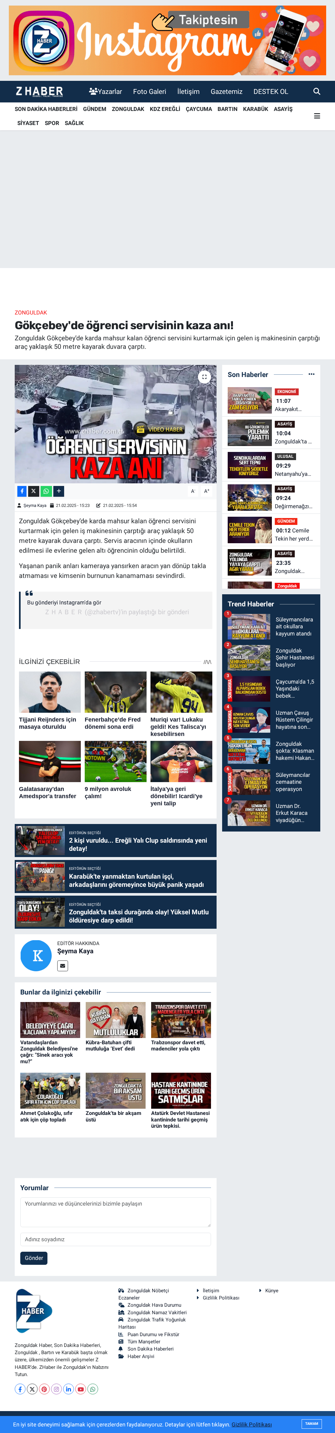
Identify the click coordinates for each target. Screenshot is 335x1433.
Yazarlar (110, 91)
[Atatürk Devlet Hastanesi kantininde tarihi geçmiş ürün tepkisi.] (181, 1090)
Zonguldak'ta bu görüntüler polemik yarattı (294, 438)
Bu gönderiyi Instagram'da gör (64, 602)
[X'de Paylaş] (33, 491)
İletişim (188, 91)
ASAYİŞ (283, 109)
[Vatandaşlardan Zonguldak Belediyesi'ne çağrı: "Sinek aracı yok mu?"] (50, 1019)
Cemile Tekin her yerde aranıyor (293, 535)
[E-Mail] (62, 965)
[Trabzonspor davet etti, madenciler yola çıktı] (181, 1019)
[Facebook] (20, 1389)
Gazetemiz (226, 91)
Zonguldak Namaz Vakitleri (157, 1313)
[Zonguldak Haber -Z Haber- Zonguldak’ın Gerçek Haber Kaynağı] (39, 91)
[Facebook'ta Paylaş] (21, 491)
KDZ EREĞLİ (165, 109)
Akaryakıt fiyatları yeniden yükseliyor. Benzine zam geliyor (294, 406)
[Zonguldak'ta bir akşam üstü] (116, 1090)
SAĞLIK (74, 123)
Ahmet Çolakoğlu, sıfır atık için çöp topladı (46, 1116)
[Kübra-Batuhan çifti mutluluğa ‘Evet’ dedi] (116, 1019)
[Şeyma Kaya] (36, 955)
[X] (32, 1389)
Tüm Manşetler (144, 1342)
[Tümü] (312, 374)
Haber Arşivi (141, 1356)
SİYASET (28, 123)
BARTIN (228, 109)
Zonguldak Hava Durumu (154, 1305)
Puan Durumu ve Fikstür (153, 1334)
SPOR (52, 123)
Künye (271, 1291)
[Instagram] (56, 1389)
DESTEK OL (271, 91)
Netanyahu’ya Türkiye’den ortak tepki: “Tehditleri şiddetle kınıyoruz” (291, 470)
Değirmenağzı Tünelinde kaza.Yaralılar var (292, 503)
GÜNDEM (94, 109)
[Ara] (316, 91)
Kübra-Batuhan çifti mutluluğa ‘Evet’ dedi (110, 1045)
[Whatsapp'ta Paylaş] (46, 491)
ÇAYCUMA (199, 109)
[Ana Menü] (317, 116)
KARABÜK (255, 109)
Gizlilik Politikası (221, 1298)
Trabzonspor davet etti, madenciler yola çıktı (178, 1045)
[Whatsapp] (92, 1389)
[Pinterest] (44, 1389)
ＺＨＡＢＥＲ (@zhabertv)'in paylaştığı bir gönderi (116, 612)
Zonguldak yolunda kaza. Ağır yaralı (291, 568)
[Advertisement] (167, 216)
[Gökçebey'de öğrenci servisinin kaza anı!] (116, 424)
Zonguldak (31, 312)
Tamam (311, 1424)
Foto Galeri (149, 91)
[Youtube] (80, 1389)
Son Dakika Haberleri (151, 1349)
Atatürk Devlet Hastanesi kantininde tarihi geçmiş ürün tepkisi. (180, 1119)
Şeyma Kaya (35, 505)
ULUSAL (285, 456)
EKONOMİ (286, 391)
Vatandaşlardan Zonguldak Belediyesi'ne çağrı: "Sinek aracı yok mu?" (49, 1052)
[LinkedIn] (68, 1389)
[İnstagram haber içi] (167, 40)
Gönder (34, 1258)
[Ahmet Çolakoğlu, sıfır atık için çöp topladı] (50, 1090)
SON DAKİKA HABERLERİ (46, 109)
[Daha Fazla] (58, 491)
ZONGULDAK (128, 109)
